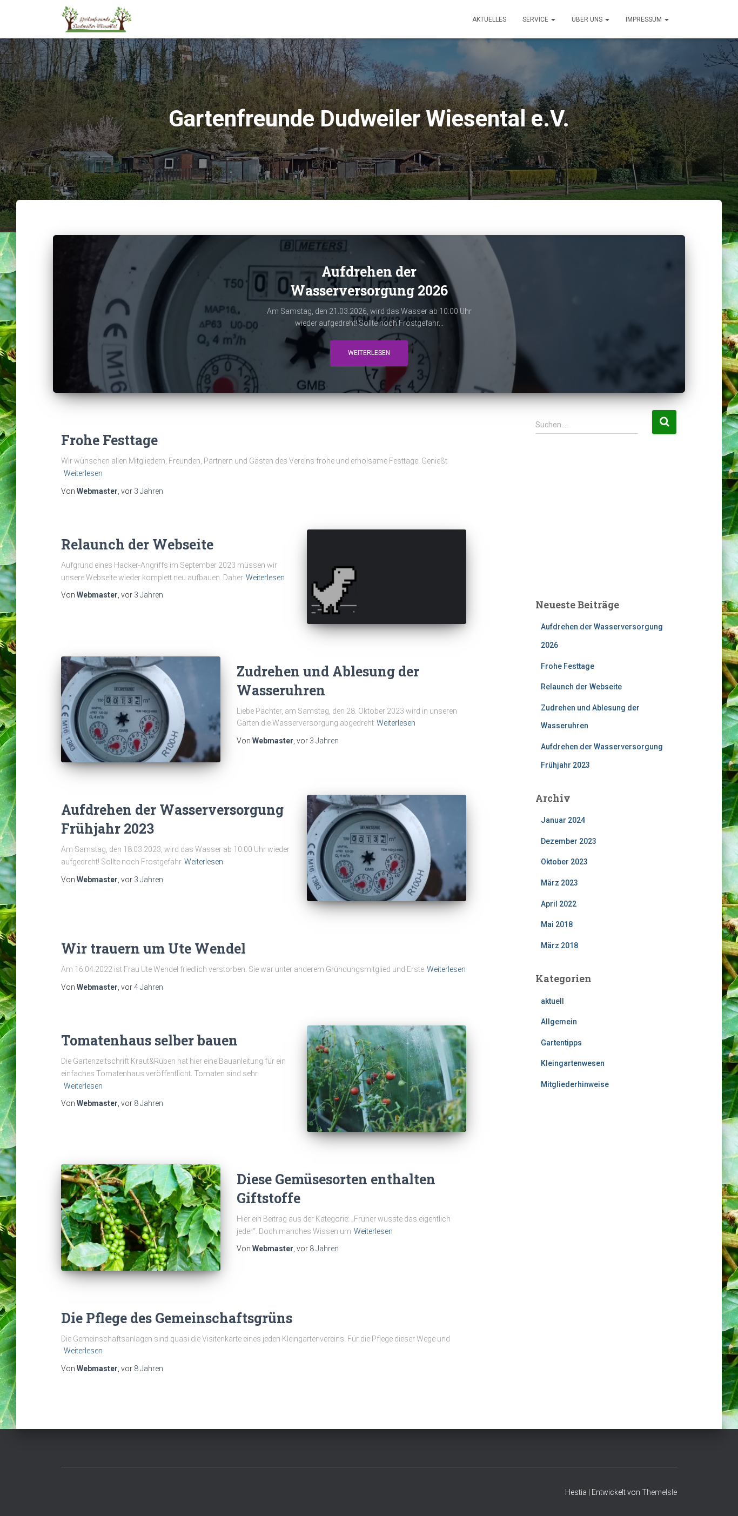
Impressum (644, 19)
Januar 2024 (563, 820)
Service (536, 19)
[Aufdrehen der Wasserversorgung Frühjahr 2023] (386, 848)
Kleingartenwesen (573, 1063)
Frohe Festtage (109, 440)
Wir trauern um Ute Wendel (153, 948)
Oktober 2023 (564, 861)
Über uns (588, 19)
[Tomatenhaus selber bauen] (386, 1078)
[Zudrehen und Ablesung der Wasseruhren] (140, 709)
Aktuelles (489, 19)
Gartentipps (561, 1042)
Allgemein (559, 1021)
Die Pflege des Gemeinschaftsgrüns (176, 1318)
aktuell (552, 1001)
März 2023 (559, 882)
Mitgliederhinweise (575, 1084)
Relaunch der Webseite (137, 544)
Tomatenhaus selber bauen (149, 1040)
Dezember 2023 (568, 841)
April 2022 (558, 904)
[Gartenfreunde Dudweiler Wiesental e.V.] (96, 19)
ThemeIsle (659, 1492)
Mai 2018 (557, 924)
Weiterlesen (369, 353)
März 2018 (559, 945)
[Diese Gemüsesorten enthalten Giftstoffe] (140, 1217)
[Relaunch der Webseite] (386, 576)
